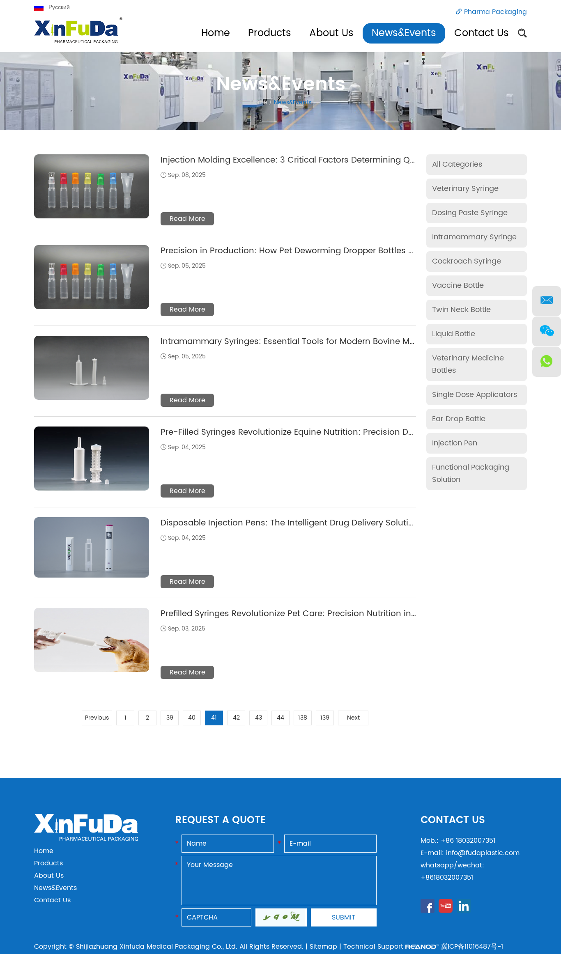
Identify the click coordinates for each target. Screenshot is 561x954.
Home (215, 33)
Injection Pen (454, 443)
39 (169, 717)
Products (269, 33)
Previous (97, 717)
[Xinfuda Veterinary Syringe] (78, 34)
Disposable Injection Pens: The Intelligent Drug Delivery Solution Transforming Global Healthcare (356, 523)
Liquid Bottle (453, 334)
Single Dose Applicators (474, 395)
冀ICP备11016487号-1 (472, 946)
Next (353, 717)
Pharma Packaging (495, 12)
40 (191, 717)
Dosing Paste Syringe (470, 213)
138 (302, 717)
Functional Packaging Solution (470, 473)
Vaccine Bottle (458, 285)
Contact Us (481, 33)
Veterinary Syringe (465, 189)
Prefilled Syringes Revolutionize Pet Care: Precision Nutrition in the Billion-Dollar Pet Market (343, 614)
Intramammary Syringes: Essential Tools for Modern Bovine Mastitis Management (326, 342)
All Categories (457, 164)
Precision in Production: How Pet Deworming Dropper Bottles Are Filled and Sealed (327, 251)
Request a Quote (220, 820)
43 (258, 717)
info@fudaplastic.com (483, 853)
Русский (59, 7)
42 (236, 717)
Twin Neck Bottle (461, 310)
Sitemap (323, 946)
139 (324, 717)
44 (280, 717)
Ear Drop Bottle (458, 419)
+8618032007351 (447, 877)
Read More (187, 218)
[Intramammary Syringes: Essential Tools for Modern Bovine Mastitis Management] (91, 368)
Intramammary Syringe (474, 237)
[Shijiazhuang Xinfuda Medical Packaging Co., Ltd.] (86, 838)
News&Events (404, 33)
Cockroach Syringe (466, 261)
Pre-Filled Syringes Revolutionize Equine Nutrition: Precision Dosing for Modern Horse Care (343, 432)
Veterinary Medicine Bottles (468, 364)
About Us (331, 33)
